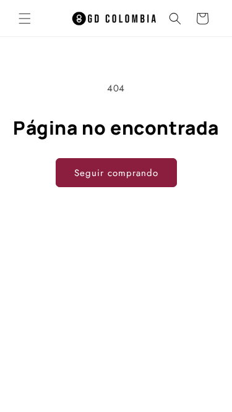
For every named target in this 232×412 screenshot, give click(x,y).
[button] (24, 18)
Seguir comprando (116, 173)
